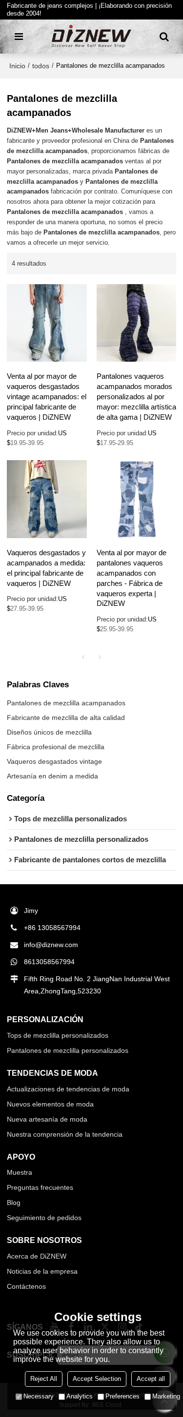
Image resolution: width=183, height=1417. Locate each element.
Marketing (166, 1396)
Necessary (38, 1396)
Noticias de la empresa (42, 1271)
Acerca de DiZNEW (36, 1256)
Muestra (19, 1172)
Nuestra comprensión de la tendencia (64, 1134)
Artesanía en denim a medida (52, 776)
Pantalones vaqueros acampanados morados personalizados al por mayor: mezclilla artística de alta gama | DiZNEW (136, 396)
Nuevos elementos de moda (50, 1104)
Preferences (122, 1396)
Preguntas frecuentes (40, 1187)
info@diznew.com (51, 945)
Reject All (43, 1378)
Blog (13, 1202)
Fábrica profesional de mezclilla (55, 747)
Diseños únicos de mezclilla (49, 732)
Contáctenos (26, 1286)
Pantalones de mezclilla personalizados (67, 1050)
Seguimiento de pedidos (44, 1218)
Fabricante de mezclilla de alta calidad (66, 717)
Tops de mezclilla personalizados (57, 1035)
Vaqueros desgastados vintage (54, 761)
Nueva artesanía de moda (47, 1119)
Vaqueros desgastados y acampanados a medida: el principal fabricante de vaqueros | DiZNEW (46, 568)
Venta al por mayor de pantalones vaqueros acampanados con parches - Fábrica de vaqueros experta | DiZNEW (131, 578)
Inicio (17, 66)
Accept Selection (97, 1378)
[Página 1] (83, 657)
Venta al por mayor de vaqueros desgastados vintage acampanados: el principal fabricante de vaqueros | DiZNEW (46, 396)
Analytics (79, 1396)
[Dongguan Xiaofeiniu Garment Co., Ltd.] (91, 36)
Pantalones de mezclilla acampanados (66, 703)
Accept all (151, 1378)
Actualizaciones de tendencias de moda (68, 1089)
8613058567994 (49, 962)
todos (40, 66)
